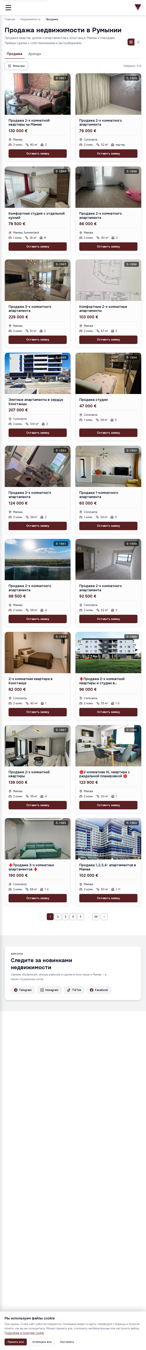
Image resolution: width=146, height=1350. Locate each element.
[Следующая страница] (104, 916)
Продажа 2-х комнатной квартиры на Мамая (29, 122)
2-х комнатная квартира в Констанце (30, 681)
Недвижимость (30, 19)
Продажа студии (93, 400)
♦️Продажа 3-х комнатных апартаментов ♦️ (31, 867)
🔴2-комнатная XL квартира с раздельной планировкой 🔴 (104, 774)
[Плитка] (131, 42)
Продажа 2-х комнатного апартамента (100, 122)
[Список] (137, 42)
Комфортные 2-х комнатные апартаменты (103, 309)
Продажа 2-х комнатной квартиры (29, 774)
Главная (10, 19)
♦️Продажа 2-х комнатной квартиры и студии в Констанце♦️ (102, 683)
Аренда (34, 54)
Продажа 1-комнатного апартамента (98, 495)
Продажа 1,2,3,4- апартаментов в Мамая (107, 867)
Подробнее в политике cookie (24, 1333)
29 (96, 916)
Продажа (14, 54)
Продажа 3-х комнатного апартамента (30, 309)
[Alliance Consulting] (137, 7)
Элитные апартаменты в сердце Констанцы (36, 402)
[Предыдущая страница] (41, 916)
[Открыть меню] (8, 7)
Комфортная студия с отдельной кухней (37, 215)
